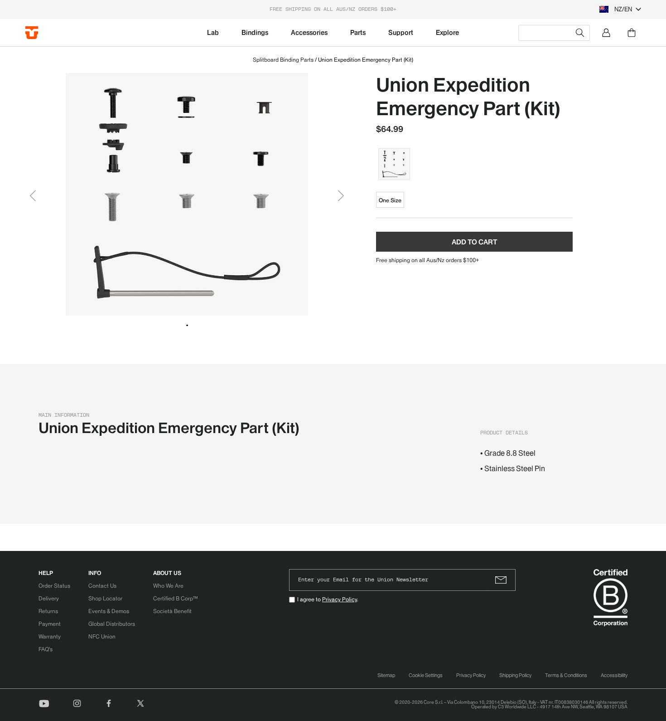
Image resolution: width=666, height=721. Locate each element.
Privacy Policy (339, 599)
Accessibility (614, 675)
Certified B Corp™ (175, 598)
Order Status (54, 585)
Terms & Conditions (566, 675)
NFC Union (102, 636)
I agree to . (327, 599)
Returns (48, 611)
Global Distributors (111, 623)
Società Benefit (172, 611)
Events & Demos (108, 611)
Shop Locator (105, 598)
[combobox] (554, 33)
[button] (187, 325)
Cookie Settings (426, 675)
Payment (50, 623)
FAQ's (46, 649)
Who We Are (168, 585)
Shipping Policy (515, 675)
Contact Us (102, 585)
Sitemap (386, 675)
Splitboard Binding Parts (283, 59)
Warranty (50, 636)
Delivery (49, 598)
